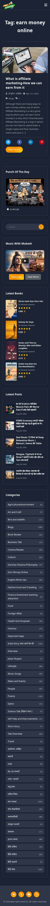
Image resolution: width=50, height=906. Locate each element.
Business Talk (25, 542)
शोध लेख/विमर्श (25, 809)
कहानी (25, 756)
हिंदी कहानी (25, 861)
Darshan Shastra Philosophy (25, 564)
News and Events (25, 681)
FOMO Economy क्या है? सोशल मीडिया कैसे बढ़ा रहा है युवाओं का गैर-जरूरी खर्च (29, 423)
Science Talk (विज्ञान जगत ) (25, 711)
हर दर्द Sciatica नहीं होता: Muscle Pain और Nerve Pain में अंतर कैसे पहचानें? (27, 406)
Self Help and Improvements (25, 718)
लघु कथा (25, 786)
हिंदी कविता (25, 846)
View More (33, 276)
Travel (25, 741)
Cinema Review (25, 549)
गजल (25, 763)
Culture (25, 557)
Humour (25, 628)
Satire (25, 703)
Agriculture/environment (25, 504)
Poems (25, 696)
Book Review (25, 534)
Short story (25, 726)
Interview (25, 651)
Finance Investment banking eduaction (25, 596)
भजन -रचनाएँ (25, 779)
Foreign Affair (25, 613)
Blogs (25, 527)
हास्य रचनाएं (25, 839)
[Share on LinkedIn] (30, 142)
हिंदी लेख (25, 869)
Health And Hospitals (25, 621)
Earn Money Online (25, 572)
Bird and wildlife (25, 519)
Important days (25, 636)
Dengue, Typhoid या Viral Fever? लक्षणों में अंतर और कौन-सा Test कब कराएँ (29, 457)
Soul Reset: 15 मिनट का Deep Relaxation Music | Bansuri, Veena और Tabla (30, 440)
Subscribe (16, 276)
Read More (14, 149)
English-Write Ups (25, 579)
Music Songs (25, 673)
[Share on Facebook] (19, 142)
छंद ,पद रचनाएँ (25, 771)
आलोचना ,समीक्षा (25, 748)
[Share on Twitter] (8, 142)
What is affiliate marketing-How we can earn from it (24, 83)
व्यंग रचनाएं (25, 801)
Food (25, 605)
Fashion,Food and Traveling (25, 587)
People (25, 688)
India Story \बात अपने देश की (25, 643)
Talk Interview (25, 733)
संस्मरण (25, 831)
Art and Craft (25, 512)
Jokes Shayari (25, 658)
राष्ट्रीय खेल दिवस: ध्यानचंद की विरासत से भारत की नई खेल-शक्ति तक (30, 472)
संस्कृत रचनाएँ (25, 824)
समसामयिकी (25, 816)
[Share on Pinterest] (41, 142)
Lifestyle (25, 666)
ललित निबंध (25, 794)
